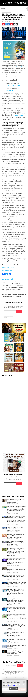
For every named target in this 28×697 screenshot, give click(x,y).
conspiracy (5, 284)
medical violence (11, 289)
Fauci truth (8, 285)
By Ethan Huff (15, 503)
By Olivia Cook (15, 648)
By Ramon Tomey (16, 642)
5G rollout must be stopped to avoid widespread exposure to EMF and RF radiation (16, 610)
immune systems (18, 285)
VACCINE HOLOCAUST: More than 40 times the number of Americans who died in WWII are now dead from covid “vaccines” (16, 626)
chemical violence (16, 282)
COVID (16, 284)
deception (22, 284)
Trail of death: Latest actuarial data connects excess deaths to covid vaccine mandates (15, 501)
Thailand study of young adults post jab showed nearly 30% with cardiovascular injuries (15, 652)
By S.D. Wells (15, 524)
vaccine (20, 291)
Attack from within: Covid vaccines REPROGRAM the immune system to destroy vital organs (15, 543)
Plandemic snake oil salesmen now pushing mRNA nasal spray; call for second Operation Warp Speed (15, 536)
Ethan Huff (11, 21)
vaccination (14, 291)
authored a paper (18, 115)
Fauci (3, 285)
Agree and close (13, 688)
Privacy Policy (11, 685)
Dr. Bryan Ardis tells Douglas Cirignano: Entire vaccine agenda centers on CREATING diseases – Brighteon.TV (15, 561)
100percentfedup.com (8, 267)
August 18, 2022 (9, 90)
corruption (11, 284)
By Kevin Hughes (16, 613)
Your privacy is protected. (8, 316)
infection (10, 287)
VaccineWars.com (13, 262)
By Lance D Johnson (16, 596)
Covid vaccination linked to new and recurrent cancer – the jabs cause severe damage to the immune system (16, 576)
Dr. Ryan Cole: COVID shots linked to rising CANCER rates (16, 640)
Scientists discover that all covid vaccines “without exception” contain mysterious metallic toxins (16, 529)
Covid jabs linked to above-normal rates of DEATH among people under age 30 (16, 569)
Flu (13, 285)
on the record (18, 67)
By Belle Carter (15, 556)
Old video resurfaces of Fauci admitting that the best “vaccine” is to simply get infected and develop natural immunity (16, 584)
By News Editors (16, 655)
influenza (15, 287)
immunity (4, 287)
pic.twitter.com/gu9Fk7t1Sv (12, 85)
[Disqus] (14, 395)
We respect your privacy (19, 673)
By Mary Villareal (16, 565)
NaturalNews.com (7, 270)
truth (9, 291)
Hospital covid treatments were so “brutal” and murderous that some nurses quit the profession (15, 634)
